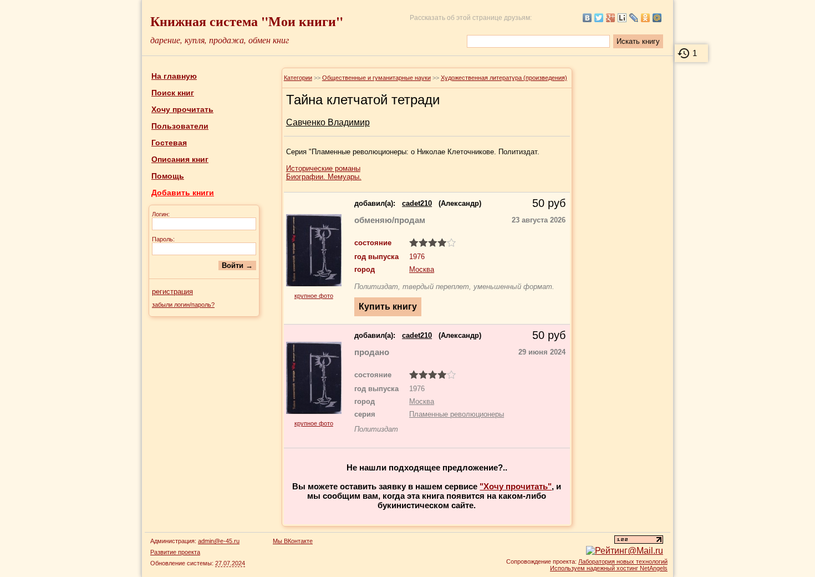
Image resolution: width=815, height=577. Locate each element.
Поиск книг (172, 92)
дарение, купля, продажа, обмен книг (219, 39)
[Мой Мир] (657, 18)
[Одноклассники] (645, 18)
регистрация (172, 291)
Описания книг (179, 159)
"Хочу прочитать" (516, 486)
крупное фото (313, 295)
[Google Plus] (611, 18)
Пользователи (179, 126)
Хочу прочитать (182, 109)
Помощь (167, 175)
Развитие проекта (175, 552)
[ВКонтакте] (587, 18)
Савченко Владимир (328, 122)
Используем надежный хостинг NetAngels (609, 568)
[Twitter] (599, 18)
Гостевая (169, 142)
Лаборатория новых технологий (623, 561)
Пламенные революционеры (456, 414)
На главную (174, 76)
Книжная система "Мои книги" (246, 21)
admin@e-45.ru (219, 541)
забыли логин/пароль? (183, 304)
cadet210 (417, 203)
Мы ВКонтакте (293, 541)
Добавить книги (182, 192)
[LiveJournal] (634, 18)
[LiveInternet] (622, 18)
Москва (421, 269)
